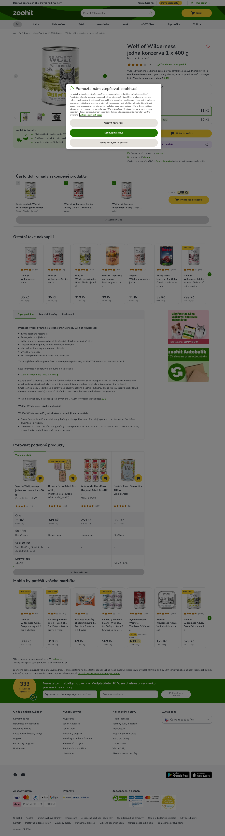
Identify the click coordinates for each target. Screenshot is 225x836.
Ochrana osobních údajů (91, 115)
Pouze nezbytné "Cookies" (113, 142)
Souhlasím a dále (113, 132)
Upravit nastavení (113, 122)
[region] (113, 116)
